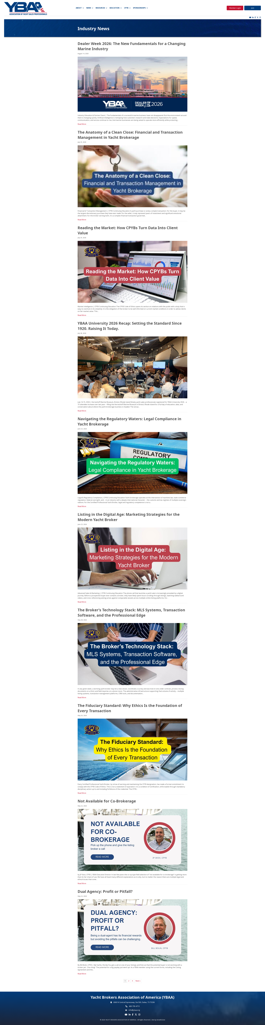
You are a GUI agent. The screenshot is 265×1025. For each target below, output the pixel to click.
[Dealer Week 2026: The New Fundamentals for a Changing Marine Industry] (132, 84)
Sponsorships (139, 8)
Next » (138, 981)
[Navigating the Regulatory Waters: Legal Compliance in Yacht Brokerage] (132, 463)
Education (114, 8)
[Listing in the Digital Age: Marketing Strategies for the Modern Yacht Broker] (132, 558)
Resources (100, 8)
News (88, 8)
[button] (235, 8)
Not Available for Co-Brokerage (107, 801)
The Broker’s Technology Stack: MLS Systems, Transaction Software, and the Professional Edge (131, 612)
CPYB (126, 8)
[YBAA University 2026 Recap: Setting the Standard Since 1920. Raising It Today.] (132, 367)
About (79, 8)
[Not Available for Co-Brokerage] (132, 840)
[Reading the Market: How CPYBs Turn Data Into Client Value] (132, 271)
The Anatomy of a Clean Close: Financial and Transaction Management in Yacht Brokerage (130, 135)
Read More (82, 124)
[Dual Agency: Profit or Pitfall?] (132, 930)
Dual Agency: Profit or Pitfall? (105, 891)
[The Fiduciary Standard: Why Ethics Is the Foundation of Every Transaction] (132, 749)
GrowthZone (161, 1020)
